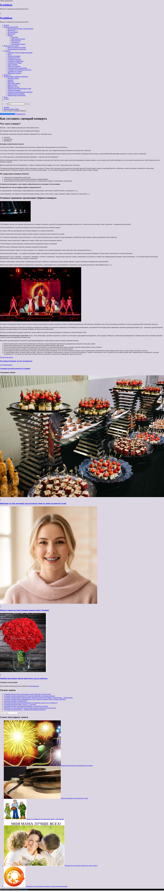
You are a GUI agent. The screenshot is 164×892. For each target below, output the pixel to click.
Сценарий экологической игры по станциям (15, 368)
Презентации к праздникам (16, 95)
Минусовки (11, 34)
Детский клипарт (13, 78)
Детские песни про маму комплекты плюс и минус (81, 865)
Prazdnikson (6, 5)
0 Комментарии (20, 114)
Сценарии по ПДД (14, 58)
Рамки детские (12, 85)
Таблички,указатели (14, 90)
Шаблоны (11, 81)
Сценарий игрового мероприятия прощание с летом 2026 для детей (26, 706)
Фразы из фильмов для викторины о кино (74, 798)
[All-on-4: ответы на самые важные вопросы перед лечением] (48, 603)
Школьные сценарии (14, 73)
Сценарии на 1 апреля (15, 71)
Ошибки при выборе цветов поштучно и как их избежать (24, 678)
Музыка (10, 35)
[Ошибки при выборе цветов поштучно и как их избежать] (23, 671)
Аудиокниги (15, 42)
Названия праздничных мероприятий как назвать (77, 765)
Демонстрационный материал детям (19, 88)
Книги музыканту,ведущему (17, 47)
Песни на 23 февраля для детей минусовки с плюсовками (45, 819)
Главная (6, 25)
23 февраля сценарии (14, 59)
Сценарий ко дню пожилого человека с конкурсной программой (46, 886)
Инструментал (16, 40)
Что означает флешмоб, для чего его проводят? (16, 361)
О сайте (6, 99)
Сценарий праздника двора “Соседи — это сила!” (20, 704)
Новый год (7, 75)
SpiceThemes (24, 889)
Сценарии (7, 51)
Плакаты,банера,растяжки (16, 93)
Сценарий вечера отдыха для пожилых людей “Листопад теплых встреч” (27, 694)
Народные (14, 37)
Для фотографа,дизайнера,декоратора (16, 76)
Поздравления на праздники (17, 49)
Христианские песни (18, 39)
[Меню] (1, 12)
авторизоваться (34, 686)
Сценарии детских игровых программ (20, 52)
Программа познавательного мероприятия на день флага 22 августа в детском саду (31, 703)
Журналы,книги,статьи (11, 46)
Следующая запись (6, 365)
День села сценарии (14, 66)
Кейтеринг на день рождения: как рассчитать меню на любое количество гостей (33, 503)
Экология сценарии (14, 56)
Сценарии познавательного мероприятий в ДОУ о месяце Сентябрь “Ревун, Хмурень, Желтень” (35, 699)
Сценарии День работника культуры (19, 69)
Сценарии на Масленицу (16, 61)
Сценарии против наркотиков (17, 68)
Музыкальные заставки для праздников (20, 28)
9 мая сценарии (13, 64)
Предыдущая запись (6, 357)
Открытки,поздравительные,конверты (20, 92)
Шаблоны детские (13, 87)
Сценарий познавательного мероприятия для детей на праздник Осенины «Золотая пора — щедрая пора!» (38, 697)
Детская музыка (13, 32)
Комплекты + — (13, 30)
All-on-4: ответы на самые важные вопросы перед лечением (24, 610)
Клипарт (10, 80)
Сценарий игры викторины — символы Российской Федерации (24, 709)
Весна (9, 54)
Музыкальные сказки (18, 44)
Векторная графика (14, 83)
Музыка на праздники (11, 27)
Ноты (5, 97)
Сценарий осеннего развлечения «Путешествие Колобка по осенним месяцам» (29, 696)
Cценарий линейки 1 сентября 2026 (15, 701)
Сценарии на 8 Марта (15, 63)
